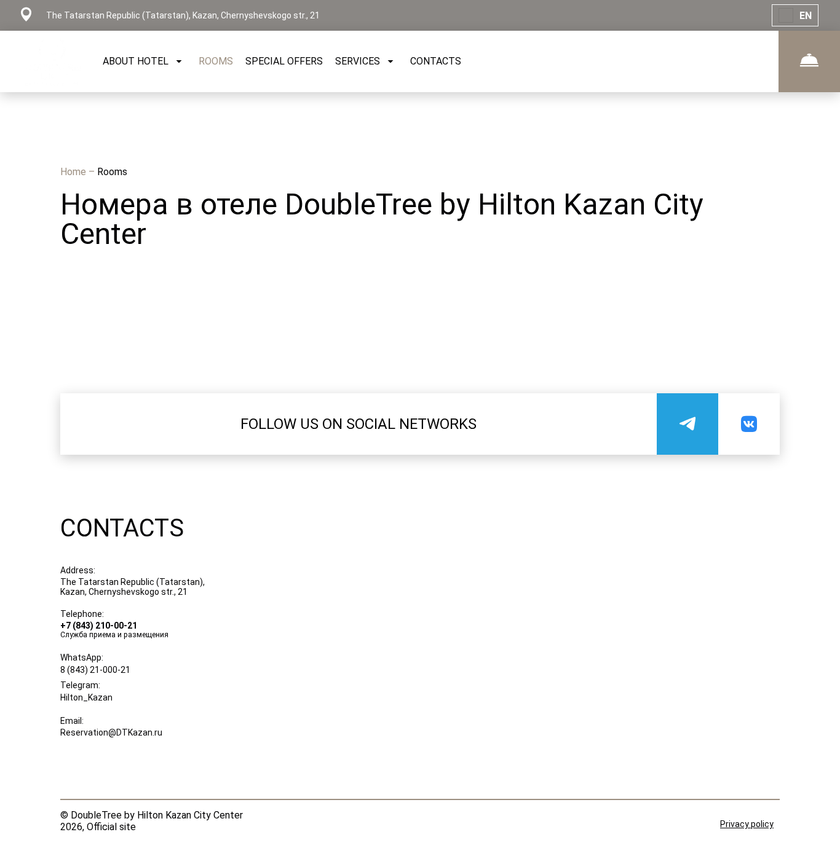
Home (74, 172)
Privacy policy (747, 824)
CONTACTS (435, 61)
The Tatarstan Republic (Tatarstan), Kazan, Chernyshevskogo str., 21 (132, 587)
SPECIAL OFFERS (284, 61)
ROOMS (216, 61)
